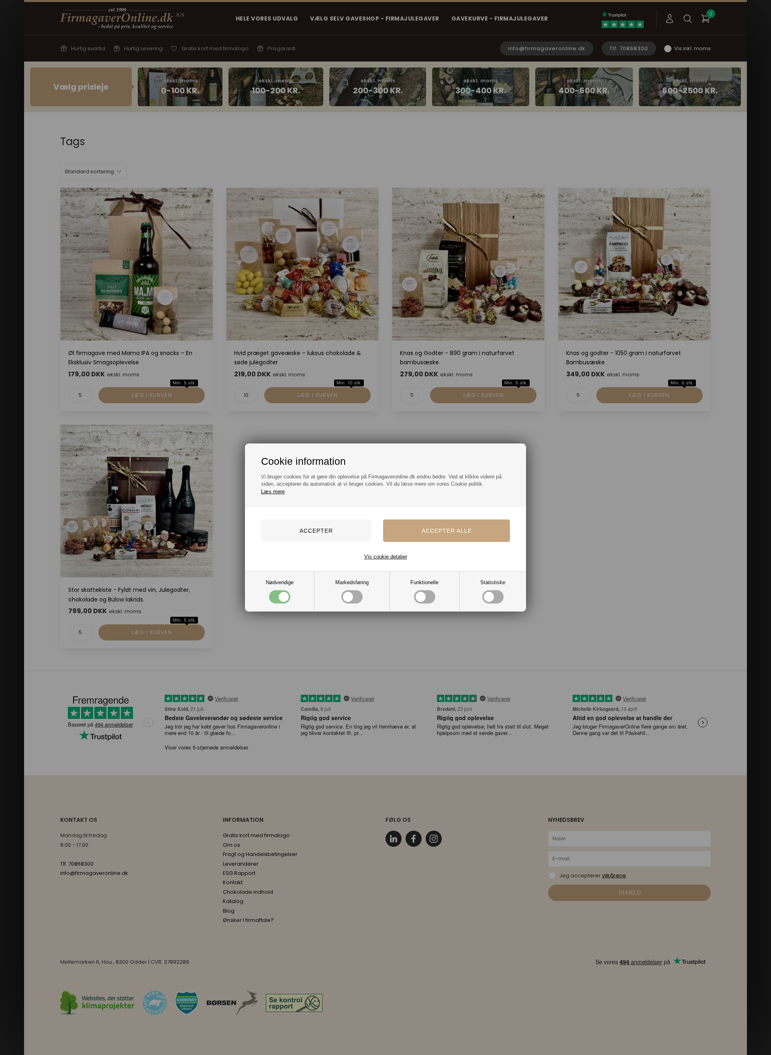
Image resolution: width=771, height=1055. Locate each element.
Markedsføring (352, 582)
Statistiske (492, 582)
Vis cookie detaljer (385, 557)
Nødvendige (280, 582)
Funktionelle (424, 582)
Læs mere (273, 492)
